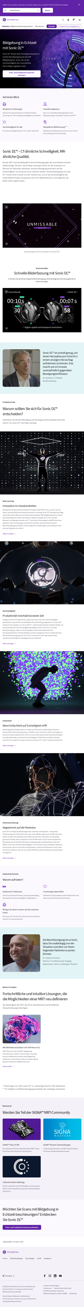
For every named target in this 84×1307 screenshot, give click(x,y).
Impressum (47, 1288)
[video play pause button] (6, 243)
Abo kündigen (29, 1258)
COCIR (39, 1258)
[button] (63, 19)
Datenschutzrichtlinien (62, 1288)
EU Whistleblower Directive (53, 1291)
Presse (5, 1258)
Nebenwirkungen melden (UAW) (55, 1293)
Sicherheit (73, 1293)
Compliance (47, 1258)
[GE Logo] (10, 20)
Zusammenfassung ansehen (22, 26)
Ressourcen (39, 26)
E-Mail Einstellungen (16, 1258)
